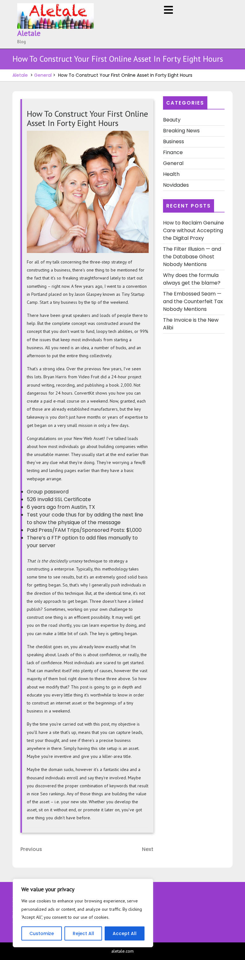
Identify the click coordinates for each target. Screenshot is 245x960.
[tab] (168, 10)
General (43, 75)
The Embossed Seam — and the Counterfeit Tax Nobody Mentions (193, 301)
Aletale (29, 33)
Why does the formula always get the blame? (191, 279)
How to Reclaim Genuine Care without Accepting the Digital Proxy (193, 230)
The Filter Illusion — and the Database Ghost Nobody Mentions (192, 256)
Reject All (83, 933)
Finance (173, 152)
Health (171, 174)
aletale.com (122, 951)
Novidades (176, 185)
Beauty (172, 119)
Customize (41, 933)
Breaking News (181, 130)
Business (173, 141)
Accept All (125, 933)
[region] (83, 913)
